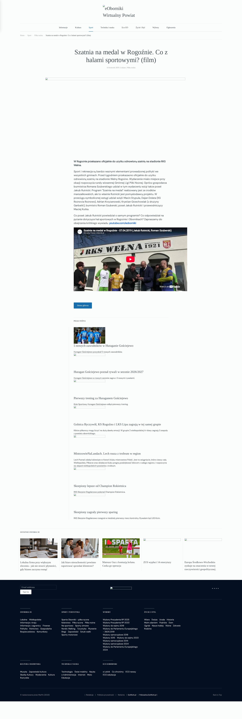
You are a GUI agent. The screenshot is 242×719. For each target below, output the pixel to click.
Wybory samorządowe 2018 (115, 634)
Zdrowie (176, 625)
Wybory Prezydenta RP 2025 (116, 619)
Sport (91, 27)
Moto (89, 674)
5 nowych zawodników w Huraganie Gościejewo (103, 345)
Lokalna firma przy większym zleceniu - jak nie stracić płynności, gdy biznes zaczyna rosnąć (38, 566)
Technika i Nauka (70, 664)
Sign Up (26, 592)
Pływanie (92, 628)
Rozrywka (24, 677)
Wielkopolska (35, 619)
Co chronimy (118, 671)
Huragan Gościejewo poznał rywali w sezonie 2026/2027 (108, 371)
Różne (168, 625)
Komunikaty (42, 631)
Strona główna (83, 305)
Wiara (147, 619)
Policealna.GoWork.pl (147, 695)
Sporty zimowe (82, 625)
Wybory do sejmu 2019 (113, 625)
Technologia (67, 671)
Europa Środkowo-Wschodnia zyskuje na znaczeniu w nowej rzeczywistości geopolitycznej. (200, 566)
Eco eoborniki (110, 664)
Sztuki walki (85, 631)
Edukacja (66, 677)
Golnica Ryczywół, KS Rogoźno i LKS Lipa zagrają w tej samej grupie (117, 424)
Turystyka (81, 628)
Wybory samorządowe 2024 (116, 643)
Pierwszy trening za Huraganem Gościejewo (101, 398)
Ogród (147, 625)
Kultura (78, 27)
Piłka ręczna (77, 622)
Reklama (121, 695)
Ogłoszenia (171, 27)
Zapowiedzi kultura (37, 671)
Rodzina (148, 628)
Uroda (162, 619)
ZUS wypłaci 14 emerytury (157, 562)
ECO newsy (131, 671)
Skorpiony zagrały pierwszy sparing (96, 512)
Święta (154, 619)
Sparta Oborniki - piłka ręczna (75, 619)
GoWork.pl (132, 695)
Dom (171, 622)
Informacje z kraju (28, 622)
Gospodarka (46, 628)
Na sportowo (67, 625)
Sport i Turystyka (71, 612)
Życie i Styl (140, 27)
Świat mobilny (80, 671)
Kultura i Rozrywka (30, 664)
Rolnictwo (33, 628)
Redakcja (89, 695)
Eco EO (125, 27)
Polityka (23, 628)
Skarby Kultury (27, 674)
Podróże (163, 622)
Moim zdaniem (151, 622)
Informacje (63, 27)
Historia (170, 619)
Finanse (46, 625)
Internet (81, 674)
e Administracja (69, 674)
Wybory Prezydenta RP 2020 (116, 622)
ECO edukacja (109, 674)
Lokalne (23, 619)
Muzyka (23, 671)
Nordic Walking (68, 628)
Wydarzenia (40, 674)
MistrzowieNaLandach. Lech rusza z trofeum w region (107, 453)
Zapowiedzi (73, 631)
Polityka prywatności (105, 695)
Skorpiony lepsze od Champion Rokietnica (100, 486)
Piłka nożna (131, 68)
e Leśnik (106, 671)
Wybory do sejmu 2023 (128, 637)
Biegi (64, 631)
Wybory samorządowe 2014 (115, 640)
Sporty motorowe (70, 634)
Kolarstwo (66, 622)
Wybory (156, 27)
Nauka (92, 671)
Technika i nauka (107, 27)
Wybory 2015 (109, 637)
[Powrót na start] (121, 12)
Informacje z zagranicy (30, 625)
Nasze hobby (158, 625)
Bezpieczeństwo (27, 631)
